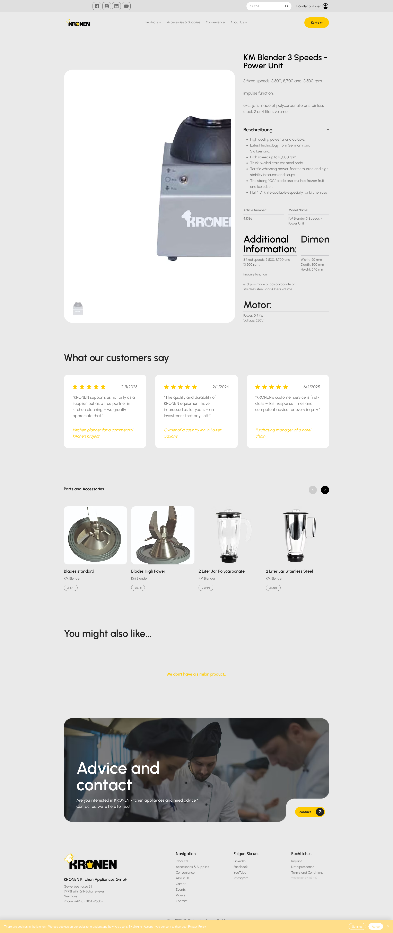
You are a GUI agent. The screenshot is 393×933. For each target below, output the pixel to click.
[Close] (388, 926)
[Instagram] (106, 6)
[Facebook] (97, 6)
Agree (376, 926)
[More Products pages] (160, 22)
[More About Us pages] (246, 22)
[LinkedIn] (116, 6)
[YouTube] (126, 6)
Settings (357, 926)
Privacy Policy (197, 926)
